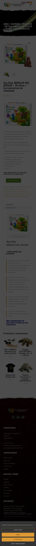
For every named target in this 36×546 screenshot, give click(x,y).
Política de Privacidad (20, 543)
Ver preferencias (18, 539)
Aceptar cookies (18, 530)
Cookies (13, 543)
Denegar (18, 534)
